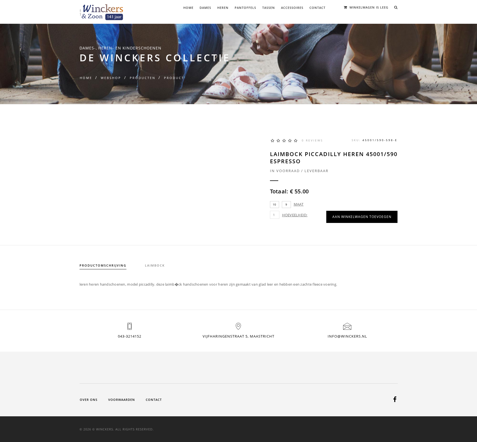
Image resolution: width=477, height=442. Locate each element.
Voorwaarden (121, 400)
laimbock (155, 265)
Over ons (88, 400)
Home (188, 8)
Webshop (111, 78)
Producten (142, 78)
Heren (223, 8)
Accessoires (292, 8)
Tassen (268, 8)
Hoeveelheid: (295, 214)
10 (274, 204)
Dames (205, 8)
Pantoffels (245, 8)
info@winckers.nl (347, 336)
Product (174, 78)
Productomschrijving (103, 265)
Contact (317, 8)
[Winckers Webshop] (102, 10)
